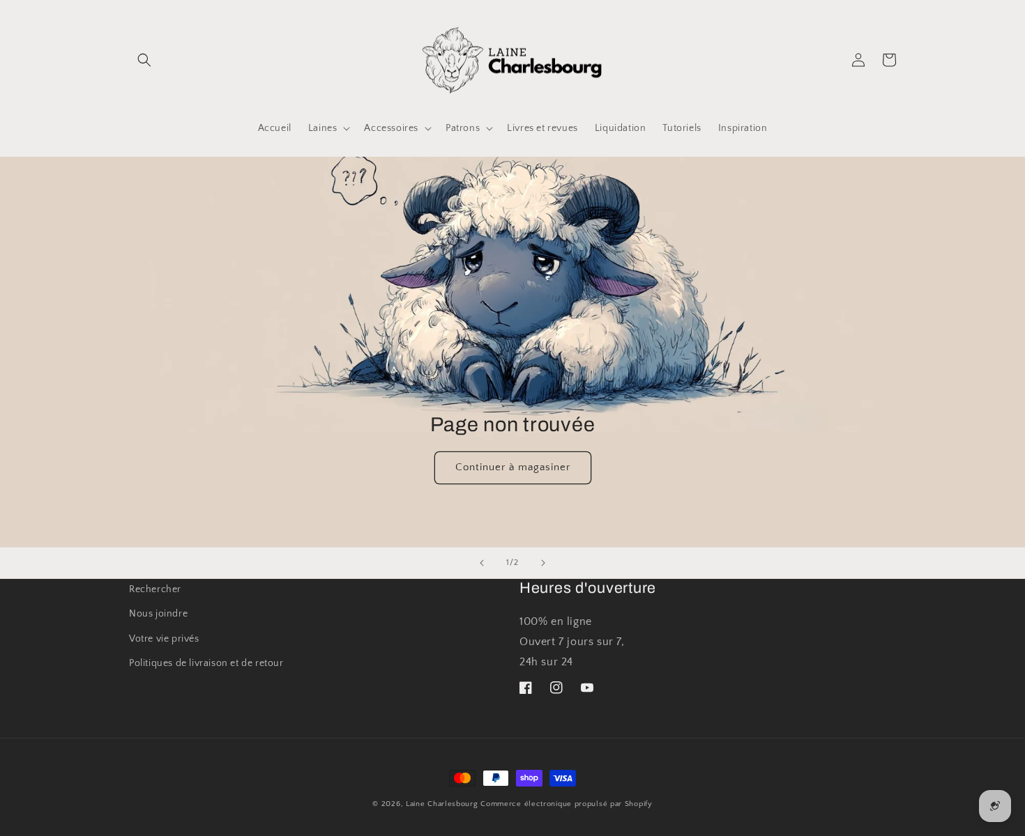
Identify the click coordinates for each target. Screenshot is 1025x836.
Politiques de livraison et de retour (206, 663)
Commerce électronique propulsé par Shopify (566, 804)
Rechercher (155, 589)
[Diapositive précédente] (481, 563)
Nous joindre (158, 613)
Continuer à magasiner (512, 468)
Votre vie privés (164, 638)
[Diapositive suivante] (543, 563)
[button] (144, 60)
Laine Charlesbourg (442, 804)
